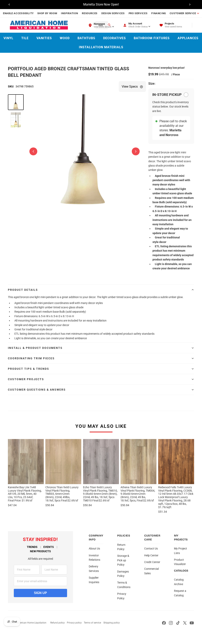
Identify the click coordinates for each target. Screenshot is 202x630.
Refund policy (57, 622)
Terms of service (92, 622)
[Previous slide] (9, 4)
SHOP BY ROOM (47, 13)
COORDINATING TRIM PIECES (31, 358)
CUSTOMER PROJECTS (26, 379)
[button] (16, 102)
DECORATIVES (114, 38)
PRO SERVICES (138, 13)
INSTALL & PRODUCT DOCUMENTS (35, 347)
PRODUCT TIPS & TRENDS (28, 368)
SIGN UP (40, 593)
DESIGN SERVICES (113, 13)
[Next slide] (189, 4)
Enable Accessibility (18, 13)
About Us (94, 548)
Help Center (151, 555)
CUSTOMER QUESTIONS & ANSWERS (37, 389)
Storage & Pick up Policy (123, 560)
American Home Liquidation (31, 622)
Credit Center (152, 562)
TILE (25, 38)
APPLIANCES (188, 38)
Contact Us (151, 548)
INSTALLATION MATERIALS (101, 47)
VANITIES (44, 38)
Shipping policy (111, 622)
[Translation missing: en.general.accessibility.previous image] (33, 151)
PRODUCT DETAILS (23, 289)
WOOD (65, 38)
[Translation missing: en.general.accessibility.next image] (136, 151)
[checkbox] (186, 94)
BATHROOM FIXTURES (152, 38)
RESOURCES (89, 13)
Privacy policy (74, 622)
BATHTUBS (86, 38)
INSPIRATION (69, 13)
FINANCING (158, 13)
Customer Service (183, 13)
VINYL (8, 38)
